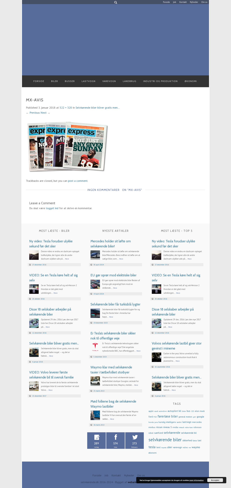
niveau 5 (167, 427)
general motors (185, 416)
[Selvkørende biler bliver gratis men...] (34, 352)
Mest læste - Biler (54, 230)
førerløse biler (168, 416)
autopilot (173, 410)
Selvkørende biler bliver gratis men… (98, 107)
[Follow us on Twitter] (28, 2)
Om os (204, 2)
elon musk (200, 411)
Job (174, 2)
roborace (197, 427)
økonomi (152, 452)
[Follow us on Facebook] (24, 2)
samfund (158, 432)
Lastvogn (89, 81)
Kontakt (183, 2)
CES (192, 411)
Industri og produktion (160, 81)
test (158, 447)
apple (151, 411)
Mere (67, 259)
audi (156, 411)
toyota (163, 447)
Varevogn (109, 81)
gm (194, 416)
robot (150, 433)
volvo (185, 447)
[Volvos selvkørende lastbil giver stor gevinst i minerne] (156, 357)
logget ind (52, 208)
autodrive (163, 411)
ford (150, 416)
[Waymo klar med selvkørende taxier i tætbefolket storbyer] (95, 381)
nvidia (175, 427)
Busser (70, 81)
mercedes (197, 422)
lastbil (179, 422)
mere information (196, 480)
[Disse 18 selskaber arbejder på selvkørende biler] (34, 323)
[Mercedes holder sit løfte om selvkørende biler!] (95, 255)
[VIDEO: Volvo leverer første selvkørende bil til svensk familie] (34, 386)
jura (156, 422)
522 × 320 (66, 107)
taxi (199, 440)
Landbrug (129, 81)
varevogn (177, 447)
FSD (155, 417)
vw (190, 447)
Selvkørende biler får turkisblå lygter (115, 304)
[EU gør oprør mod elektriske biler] (95, 284)
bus (188, 410)
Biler (54, 81)
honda (151, 422)
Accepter (215, 480)
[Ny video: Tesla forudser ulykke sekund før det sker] (34, 255)
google (200, 416)
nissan (159, 427)
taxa (195, 440)
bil (180, 410)
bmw (184, 411)
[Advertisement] (115, 52)
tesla (152, 447)
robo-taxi (189, 427)
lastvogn (186, 421)
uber (169, 447)
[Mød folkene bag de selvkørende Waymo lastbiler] (95, 415)
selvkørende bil (189, 432)
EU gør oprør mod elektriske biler (113, 275)
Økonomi (191, 81)
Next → (45, 112)
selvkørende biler (165, 440)
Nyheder (194, 2)
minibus (151, 427)
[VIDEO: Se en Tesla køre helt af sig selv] (34, 289)
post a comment (78, 181)
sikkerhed (187, 440)
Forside (166, 2)
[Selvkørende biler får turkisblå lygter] (95, 313)
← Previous (33, 112)
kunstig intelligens (167, 422)
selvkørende (172, 433)
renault (181, 427)
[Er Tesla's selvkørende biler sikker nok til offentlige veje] (95, 347)
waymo (196, 447)
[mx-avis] (67, 146)
